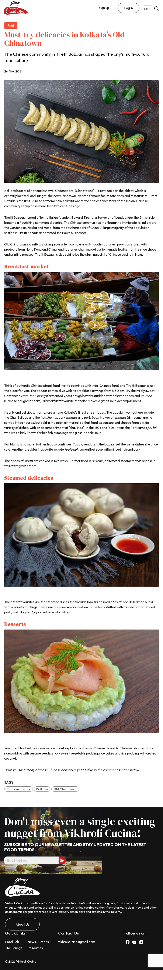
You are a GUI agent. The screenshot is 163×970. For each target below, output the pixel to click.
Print (11, 25)
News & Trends (38, 942)
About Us (22, 924)
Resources (35, 948)
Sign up (104, 8)
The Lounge (13, 948)
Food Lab (12, 942)
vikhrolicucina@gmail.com (76, 942)
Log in (128, 8)
